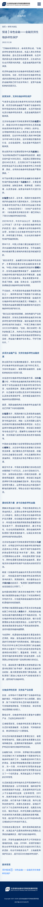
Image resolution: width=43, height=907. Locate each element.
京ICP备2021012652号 (22, 902)
